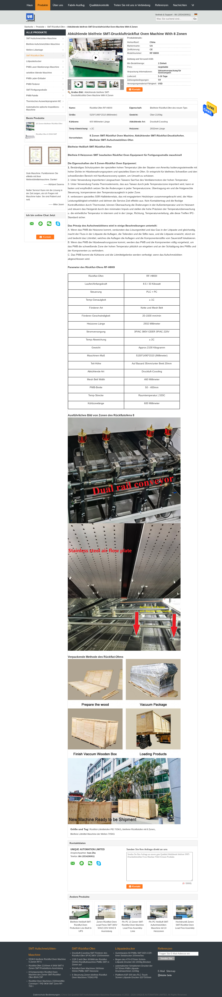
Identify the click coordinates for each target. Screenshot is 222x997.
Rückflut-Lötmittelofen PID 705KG (105, 829)
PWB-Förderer (33, 84)
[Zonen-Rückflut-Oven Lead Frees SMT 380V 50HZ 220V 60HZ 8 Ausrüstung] (107, 911)
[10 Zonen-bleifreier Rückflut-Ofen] (30, 126)
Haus (30, 5)
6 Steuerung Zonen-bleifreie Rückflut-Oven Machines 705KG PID (89, 976)
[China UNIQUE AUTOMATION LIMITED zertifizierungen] (35, 155)
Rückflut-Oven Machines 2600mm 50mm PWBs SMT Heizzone (88, 969)
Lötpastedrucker (33, 61)
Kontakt (136, 89)
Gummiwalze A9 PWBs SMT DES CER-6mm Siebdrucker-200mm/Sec (133, 954)
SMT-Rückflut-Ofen (56, 27)
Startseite (28, 27)
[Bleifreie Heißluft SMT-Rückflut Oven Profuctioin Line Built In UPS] (81, 911)
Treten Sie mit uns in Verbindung (132, 5)
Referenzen (161, 5)
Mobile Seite (166, 975)
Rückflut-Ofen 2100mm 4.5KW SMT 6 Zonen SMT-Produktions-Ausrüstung (46, 966)
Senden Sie (166, 958)
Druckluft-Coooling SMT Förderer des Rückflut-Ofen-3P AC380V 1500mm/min (90, 954)
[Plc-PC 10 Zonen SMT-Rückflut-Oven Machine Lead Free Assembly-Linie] (133, 911)
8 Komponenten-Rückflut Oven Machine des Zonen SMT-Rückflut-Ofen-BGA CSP (45, 974)
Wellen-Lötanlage (34, 50)
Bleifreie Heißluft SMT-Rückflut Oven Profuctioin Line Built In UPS (81, 926)
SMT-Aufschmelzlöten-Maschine (41, 38)
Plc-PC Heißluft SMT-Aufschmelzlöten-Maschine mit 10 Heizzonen (159, 926)
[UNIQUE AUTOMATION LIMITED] (30, 17)
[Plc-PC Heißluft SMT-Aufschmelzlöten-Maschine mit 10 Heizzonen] (159, 911)
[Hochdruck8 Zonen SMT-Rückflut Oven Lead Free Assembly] (185, 911)
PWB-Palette (32, 95)
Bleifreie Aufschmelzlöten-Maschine (43, 44)
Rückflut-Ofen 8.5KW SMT (46, 134)
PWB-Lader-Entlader (36, 78)
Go (195, 18)
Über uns (58, 5)
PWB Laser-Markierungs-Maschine (42, 67)
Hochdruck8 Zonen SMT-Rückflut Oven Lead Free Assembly (184, 925)
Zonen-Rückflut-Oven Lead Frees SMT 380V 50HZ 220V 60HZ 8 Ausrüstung (106, 926)
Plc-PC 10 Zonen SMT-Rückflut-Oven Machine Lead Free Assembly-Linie (133, 926)
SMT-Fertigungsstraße (36, 90)
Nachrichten (180, 5)
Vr (193, 5)
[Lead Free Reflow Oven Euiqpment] (96, 57)
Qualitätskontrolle (99, 5)
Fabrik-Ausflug (76, 5)
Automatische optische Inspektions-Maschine (42, 108)
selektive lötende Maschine (39, 73)
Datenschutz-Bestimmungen (46, 995)
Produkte (43, 5)
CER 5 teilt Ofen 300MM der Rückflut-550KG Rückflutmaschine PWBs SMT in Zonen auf (90, 962)
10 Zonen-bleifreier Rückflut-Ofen (49, 123)
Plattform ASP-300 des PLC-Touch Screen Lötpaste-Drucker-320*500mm (133, 976)
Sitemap (170, 971)
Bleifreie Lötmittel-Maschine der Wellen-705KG (92, 834)
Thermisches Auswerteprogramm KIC (43, 101)
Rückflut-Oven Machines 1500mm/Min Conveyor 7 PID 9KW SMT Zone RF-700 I (47, 983)
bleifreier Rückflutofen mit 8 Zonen (138, 829)
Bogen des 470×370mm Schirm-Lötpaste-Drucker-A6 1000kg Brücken (133, 960)
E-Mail (161, 971)
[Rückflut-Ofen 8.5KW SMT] (30, 136)
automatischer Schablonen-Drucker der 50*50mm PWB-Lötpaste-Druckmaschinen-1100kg (133, 968)
